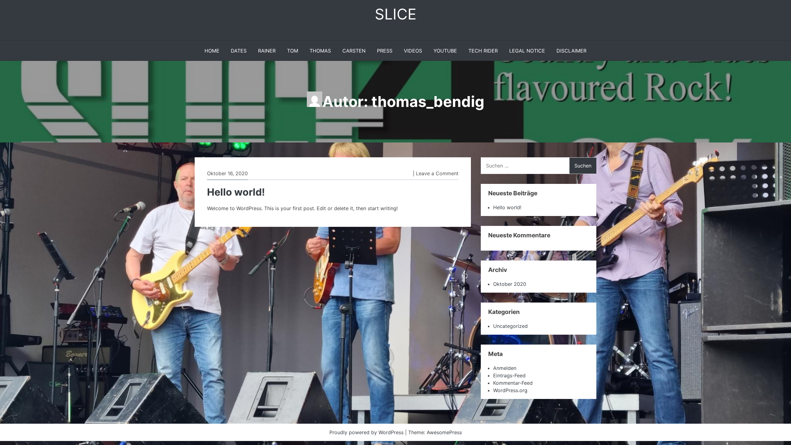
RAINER (267, 51)
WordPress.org (510, 390)
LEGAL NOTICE (527, 51)
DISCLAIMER (571, 51)
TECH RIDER (483, 51)
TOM (292, 51)
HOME (212, 51)
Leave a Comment (437, 173)
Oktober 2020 (509, 284)
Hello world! (236, 192)
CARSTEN (354, 51)
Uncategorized (510, 326)
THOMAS (320, 51)
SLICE (396, 14)
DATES (239, 51)
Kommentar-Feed (513, 383)
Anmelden (504, 368)
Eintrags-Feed (509, 375)
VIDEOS (413, 51)
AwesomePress (444, 432)
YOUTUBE (445, 51)
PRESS (384, 51)
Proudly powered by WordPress (367, 432)
